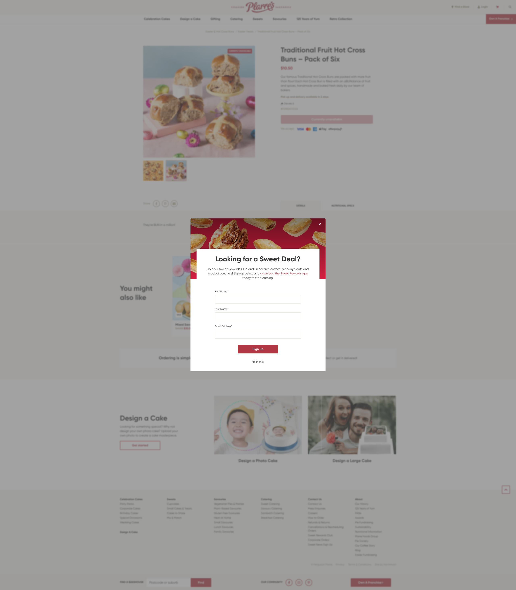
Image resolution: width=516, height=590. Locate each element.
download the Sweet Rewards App (284, 273)
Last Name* (221, 309)
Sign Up (258, 349)
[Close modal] (320, 224)
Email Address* (223, 326)
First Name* (221, 291)
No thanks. (258, 361)
